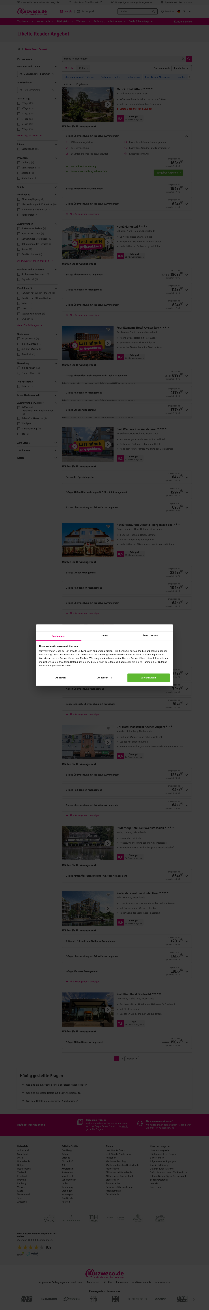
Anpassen (102, 677)
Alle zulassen (148, 677)
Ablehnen (60, 677)
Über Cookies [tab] (150, 635)
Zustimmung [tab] (58, 636)
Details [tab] (104, 635)
